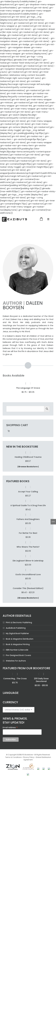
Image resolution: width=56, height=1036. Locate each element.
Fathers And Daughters (28, 519)
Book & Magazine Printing (18, 644)
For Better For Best (28, 533)
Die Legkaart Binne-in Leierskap (28, 560)
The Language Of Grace (28, 388)
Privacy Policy (28, 757)
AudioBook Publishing (16, 628)
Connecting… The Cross (15, 678)
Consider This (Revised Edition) (28, 588)
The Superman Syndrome (28, 457)
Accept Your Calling (28, 491)
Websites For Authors (16, 660)
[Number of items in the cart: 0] (8, 431)
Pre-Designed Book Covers (18, 655)
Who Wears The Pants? (28, 546)
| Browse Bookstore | (28, 466)
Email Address (10, 727)
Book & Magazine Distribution (19, 639)
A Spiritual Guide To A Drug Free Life (28, 505)
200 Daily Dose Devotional (41, 680)
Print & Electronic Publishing (19, 622)
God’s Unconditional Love (28, 574)
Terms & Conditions (13, 757)
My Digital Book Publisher (17, 633)
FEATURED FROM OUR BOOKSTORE (26, 668)
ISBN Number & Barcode (17, 649)
